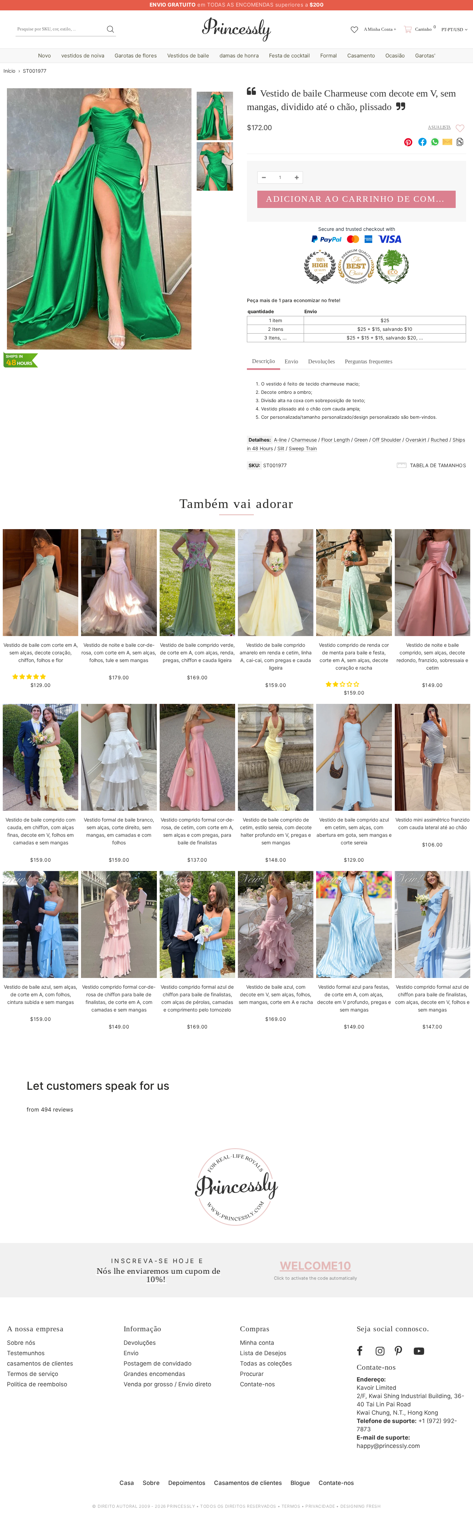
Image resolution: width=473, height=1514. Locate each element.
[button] (29, 676)
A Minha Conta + (380, 29)
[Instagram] (383, 1351)
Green (361, 440)
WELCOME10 (315, 1265)
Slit (280, 448)
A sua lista (439, 127)
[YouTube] (421, 1351)
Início (9, 71)
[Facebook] (364, 1351)
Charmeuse (304, 440)
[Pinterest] (402, 1351)
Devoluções (321, 361)
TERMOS (291, 1506)
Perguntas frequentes (368, 361)
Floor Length (335, 440)
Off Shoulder (386, 440)
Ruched (439, 440)
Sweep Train (303, 448)
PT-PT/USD (452, 29)
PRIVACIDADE (320, 1506)
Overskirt (415, 440)
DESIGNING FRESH (360, 1506)
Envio (291, 361)
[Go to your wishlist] (354, 26)
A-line (280, 440)
